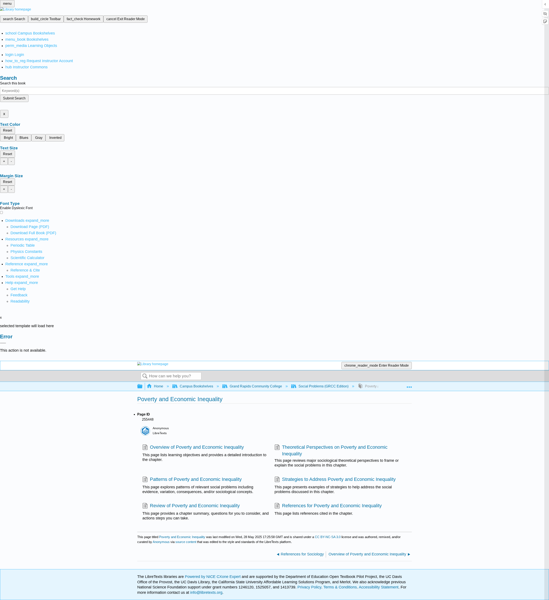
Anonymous (161, 542)
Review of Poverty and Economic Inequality (195, 505)
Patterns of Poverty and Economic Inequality (196, 479)
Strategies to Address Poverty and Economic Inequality (339, 479)
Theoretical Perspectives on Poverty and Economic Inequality (335, 450)
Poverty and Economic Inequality (182, 537)
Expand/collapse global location (409, 385)
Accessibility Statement (378, 587)
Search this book (13, 83)
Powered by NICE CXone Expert (213, 576)
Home (158, 386)
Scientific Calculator (27, 258)
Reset (7, 130)
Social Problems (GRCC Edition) (323, 386)
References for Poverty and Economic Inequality (332, 505)
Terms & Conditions (340, 587)
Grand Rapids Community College (256, 386)
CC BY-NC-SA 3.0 (328, 537)
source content (185, 542)
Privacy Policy (309, 587)
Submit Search (14, 98)
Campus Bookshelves (196, 386)
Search (145, 376)
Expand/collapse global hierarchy (142, 386)
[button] (19, 295)
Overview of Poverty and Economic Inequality (197, 447)
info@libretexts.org (205, 592)
